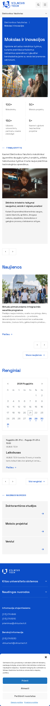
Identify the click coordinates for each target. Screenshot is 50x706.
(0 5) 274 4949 (9, 614)
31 (8, 424)
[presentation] (5, 251)
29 (36, 418)
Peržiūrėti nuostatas (25, 696)
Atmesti (25, 688)
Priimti (25, 680)
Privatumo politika (31, 702)
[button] (45, 657)
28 (30, 418)
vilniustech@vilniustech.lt (14, 643)
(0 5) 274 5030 (9, 638)
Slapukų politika (17, 702)
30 (41, 418)
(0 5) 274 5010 (9, 618)
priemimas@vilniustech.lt (14, 623)
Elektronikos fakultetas (12, 13)
